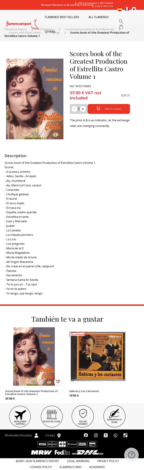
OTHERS (50, 31)
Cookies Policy (41, 467)
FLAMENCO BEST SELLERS (62, 17)
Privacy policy (108, 461)
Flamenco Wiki (70, 467)
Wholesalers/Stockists (19, 435)
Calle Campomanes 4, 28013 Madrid (95, 3)
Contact (50, 435)
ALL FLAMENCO (99, 17)
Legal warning (78, 461)
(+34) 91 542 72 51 (104, 6)
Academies (97, 467)
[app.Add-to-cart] (57, 381)
